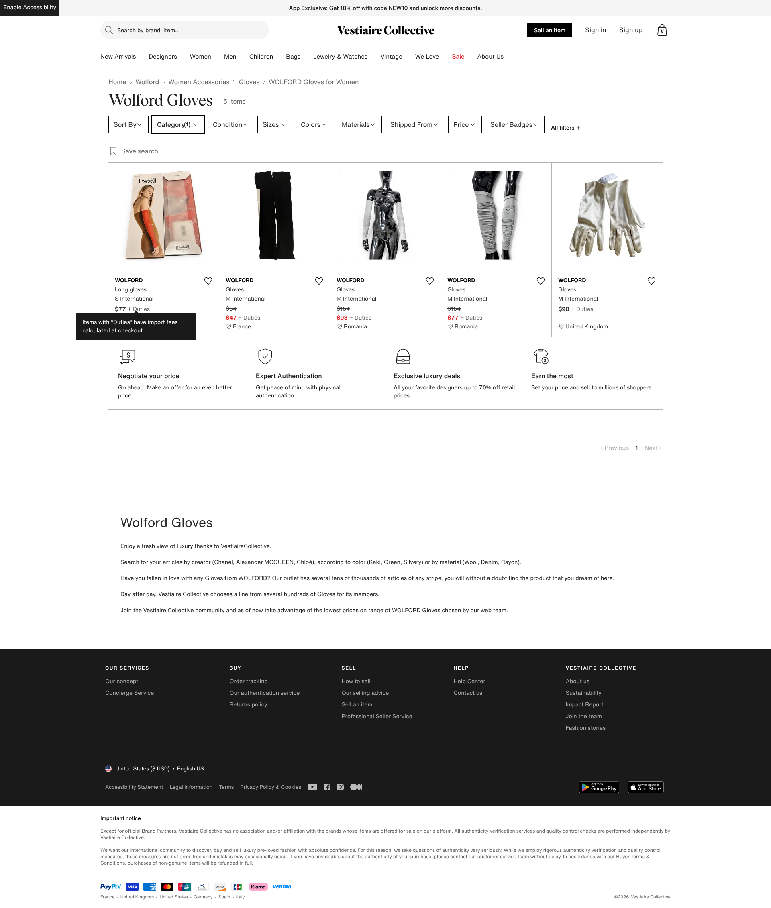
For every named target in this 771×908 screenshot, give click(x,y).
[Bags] (307, 56)
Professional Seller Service (376, 716)
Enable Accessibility (29, 7)
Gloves (249, 82)
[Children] (279, 56)
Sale (458, 56)
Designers (163, 56)
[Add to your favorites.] (208, 281)
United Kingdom (137, 897)
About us (577, 681)
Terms (226, 787)
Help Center (469, 681)
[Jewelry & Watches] (374, 56)
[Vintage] (409, 56)
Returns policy (248, 704)
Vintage (391, 56)
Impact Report (585, 704)
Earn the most (552, 376)
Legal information (190, 787)
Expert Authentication (289, 376)
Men (230, 56)
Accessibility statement (134, 787)
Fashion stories (586, 728)
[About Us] (510, 56)
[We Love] (446, 56)
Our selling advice (365, 693)
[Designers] (183, 56)
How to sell (355, 681)
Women (200, 56)
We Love (427, 56)
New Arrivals (118, 56)
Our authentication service (264, 693)
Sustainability (584, 693)
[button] (662, 30)
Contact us (468, 693)
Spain (224, 897)
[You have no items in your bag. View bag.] (662, 30)
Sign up (631, 30)
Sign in (595, 30)
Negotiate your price (148, 376)
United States (174, 897)
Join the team (584, 716)
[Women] (217, 56)
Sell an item (549, 30)
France (107, 897)
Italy (240, 897)
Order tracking (248, 681)
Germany (203, 897)
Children (261, 56)
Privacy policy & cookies (270, 787)
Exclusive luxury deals (427, 376)
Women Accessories (198, 82)
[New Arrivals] (142, 56)
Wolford (147, 82)
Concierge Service (129, 693)
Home (117, 82)
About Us (490, 56)
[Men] (243, 56)
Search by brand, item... (148, 30)
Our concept (121, 681)
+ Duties (139, 309)
